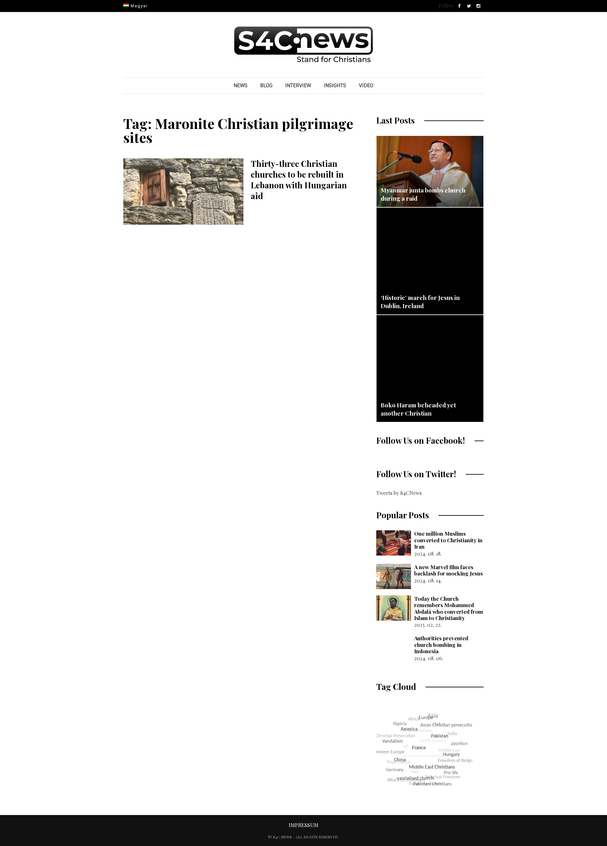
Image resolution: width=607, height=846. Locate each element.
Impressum (303, 825)
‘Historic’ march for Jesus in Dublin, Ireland (420, 301)
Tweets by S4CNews (399, 493)
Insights (335, 85)
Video (366, 85)
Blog (266, 85)
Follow (446, 5)
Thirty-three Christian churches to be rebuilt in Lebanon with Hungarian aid (299, 179)
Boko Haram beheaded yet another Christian (418, 409)
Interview (298, 85)
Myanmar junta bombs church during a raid (423, 194)
